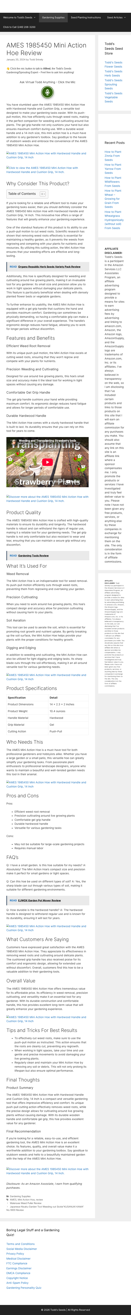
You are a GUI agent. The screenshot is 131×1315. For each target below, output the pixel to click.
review (39, 1199)
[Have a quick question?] (47, 92)
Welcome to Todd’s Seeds (17, 17)
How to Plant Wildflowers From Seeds (113, 181)
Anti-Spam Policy (17, 1282)
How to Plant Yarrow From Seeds (113, 168)
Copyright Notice (17, 1278)
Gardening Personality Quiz (23, 1287)
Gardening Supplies (53, 17)
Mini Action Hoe (26, 1199)
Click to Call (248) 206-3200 (19, 27)
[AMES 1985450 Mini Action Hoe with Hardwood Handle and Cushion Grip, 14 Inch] (47, 157)
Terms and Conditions (20, 1244)
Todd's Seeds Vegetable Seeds (113, 97)
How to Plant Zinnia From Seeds (113, 156)
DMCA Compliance (18, 1273)
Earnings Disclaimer (18, 1268)
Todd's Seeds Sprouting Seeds (113, 84)
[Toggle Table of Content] (41, 194)
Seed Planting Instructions (86, 17)
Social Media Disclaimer (21, 1248)
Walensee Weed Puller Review (26, 1203)
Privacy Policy (15, 1253)
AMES (13, 1199)
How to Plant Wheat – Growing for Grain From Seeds (113, 198)
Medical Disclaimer (18, 1258)
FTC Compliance (16, 1263)
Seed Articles (115, 17)
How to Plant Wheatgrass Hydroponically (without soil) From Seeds (114, 220)
